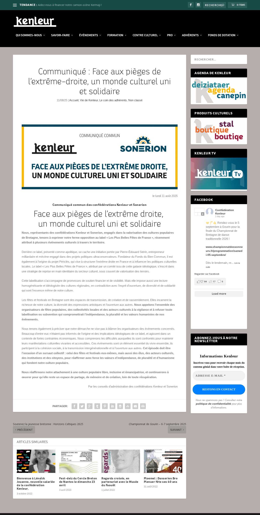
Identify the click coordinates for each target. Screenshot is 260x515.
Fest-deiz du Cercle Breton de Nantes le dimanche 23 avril (78, 482)
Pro (170, 35)
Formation (115, 35)
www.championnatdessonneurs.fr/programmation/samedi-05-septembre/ (224, 250)
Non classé (135, 100)
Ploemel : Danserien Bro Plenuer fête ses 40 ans (161, 480)
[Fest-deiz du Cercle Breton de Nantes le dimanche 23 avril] (78, 461)
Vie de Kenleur (89, 100)
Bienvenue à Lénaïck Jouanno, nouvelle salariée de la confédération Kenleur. (36, 483)
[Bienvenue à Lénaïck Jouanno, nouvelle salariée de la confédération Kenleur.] (36, 461)
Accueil (73, 100)
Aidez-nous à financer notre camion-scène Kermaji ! (70, 5)
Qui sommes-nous (29, 35)
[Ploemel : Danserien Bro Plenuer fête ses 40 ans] (163, 461)
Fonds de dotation (221, 35)
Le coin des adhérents (113, 100)
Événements (88, 35)
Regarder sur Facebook (207, 273)
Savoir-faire (60, 35)
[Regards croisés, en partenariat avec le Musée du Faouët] (120, 461)
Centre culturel (145, 35)
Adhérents (190, 35)
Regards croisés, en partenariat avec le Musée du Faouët (119, 482)
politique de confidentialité (213, 403)
